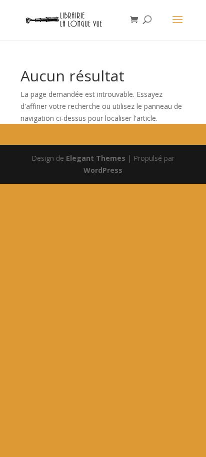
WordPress (103, 170)
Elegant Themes (96, 158)
